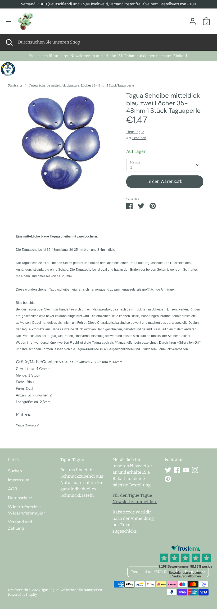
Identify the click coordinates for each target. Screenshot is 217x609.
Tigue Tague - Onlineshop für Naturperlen (71, 590)
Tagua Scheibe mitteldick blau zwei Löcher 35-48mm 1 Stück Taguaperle (81, 85)
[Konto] (192, 18)
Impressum (18, 480)
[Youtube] (186, 470)
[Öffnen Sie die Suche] (9, 42)
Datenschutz (20, 498)
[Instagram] (195, 470)
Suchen (15, 471)
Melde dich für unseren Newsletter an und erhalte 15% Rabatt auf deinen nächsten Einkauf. (108, 56)
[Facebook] (177, 470)
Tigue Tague (135, 132)
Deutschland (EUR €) (149, 571)
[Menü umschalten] (8, 21)
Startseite (15, 85)
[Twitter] (168, 470)
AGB (12, 489)
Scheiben (139, 138)
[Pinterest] (168, 479)
